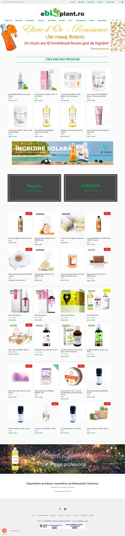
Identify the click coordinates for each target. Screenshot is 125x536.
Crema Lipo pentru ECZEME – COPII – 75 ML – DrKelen (46, 95)
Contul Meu (110, 2)
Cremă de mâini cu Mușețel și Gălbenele (72, 238)
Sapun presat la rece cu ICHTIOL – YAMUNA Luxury (96, 275)
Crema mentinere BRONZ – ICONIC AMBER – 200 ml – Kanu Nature (70, 95)
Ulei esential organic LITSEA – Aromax (19, 428)
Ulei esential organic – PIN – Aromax (71, 428)
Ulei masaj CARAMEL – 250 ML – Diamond (20, 238)
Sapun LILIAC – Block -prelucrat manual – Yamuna (20, 391)
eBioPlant (90, 2)
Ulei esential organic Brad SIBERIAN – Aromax (97, 391)
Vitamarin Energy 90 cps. (68, 315)
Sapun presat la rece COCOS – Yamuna (97, 428)
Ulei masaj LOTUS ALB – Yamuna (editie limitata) (72, 131)
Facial (40, 20)
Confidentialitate (42, 515)
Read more (38, 244)
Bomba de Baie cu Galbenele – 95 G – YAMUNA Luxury (45, 239)
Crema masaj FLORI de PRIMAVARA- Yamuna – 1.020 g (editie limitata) (97, 95)
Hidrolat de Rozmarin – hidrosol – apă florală (97, 350)
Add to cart (13, 100)
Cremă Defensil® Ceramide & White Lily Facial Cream (98, 131)
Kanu (91, 20)
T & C (33, 515)
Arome (62, 20)
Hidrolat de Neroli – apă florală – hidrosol (46, 350)
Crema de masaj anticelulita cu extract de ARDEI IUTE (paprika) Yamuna (72, 275)
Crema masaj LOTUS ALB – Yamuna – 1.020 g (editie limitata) (20, 131)
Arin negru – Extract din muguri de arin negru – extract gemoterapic (72, 350)
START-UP (8, 20)
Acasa (73, 2)
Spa (70, 20)
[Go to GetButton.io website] (4, 534)
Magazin (81, 2)
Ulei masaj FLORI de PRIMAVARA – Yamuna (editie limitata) (44, 131)
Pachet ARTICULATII (92, 315)
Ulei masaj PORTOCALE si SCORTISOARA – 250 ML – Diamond (98, 239)
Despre (61, 515)
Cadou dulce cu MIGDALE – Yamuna (18, 350)
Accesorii (52, 20)
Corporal (29, 20)
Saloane (18, 20)
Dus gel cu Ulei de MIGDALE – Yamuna (45, 428)
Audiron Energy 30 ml (15, 315)
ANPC (91, 515)
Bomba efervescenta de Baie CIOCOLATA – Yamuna (20, 275)
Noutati (68, 515)
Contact (100, 2)
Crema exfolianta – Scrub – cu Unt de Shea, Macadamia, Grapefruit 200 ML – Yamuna (72, 392)
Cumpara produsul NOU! (17, 280)
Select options (14, 354)
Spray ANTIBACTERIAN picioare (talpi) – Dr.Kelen (19, 95)
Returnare (53, 515)
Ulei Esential (81, 20)
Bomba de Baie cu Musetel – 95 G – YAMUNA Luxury (44, 275)
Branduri (102, 20)
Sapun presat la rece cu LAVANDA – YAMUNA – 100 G (44, 391)
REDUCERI (84, 515)
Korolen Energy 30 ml (41, 315)
